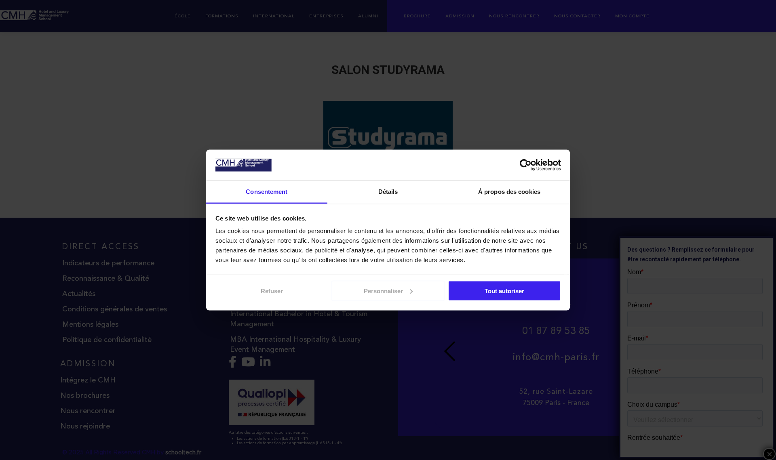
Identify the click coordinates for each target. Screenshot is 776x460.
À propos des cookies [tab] (509, 191)
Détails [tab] (388, 191)
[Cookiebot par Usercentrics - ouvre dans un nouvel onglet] (525, 165)
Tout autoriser (504, 290)
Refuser (272, 290)
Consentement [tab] (266, 191)
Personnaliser (383, 290)
